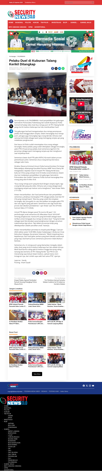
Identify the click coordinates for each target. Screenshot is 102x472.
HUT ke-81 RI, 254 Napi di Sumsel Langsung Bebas (55, 322)
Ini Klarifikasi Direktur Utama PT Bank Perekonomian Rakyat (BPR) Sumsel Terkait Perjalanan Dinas (17, 323)
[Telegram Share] (59, 68)
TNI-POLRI (24, 69)
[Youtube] (45, 273)
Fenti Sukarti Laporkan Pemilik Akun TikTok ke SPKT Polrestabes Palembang (82, 218)
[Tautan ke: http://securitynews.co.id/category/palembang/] (92, 147)
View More (37, 374)
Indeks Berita (64, 391)
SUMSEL (18, 69)
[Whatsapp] (63, 68)
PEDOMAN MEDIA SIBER (32, 391)
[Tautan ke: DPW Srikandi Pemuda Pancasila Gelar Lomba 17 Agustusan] (81, 158)
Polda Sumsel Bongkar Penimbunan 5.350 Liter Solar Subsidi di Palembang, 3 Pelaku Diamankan (35, 323)
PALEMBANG (12, 69)
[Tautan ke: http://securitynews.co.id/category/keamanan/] (92, 198)
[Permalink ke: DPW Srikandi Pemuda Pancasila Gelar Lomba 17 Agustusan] (18, 297)
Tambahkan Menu (30, 2)
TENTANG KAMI (54, 391)
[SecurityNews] (21, 14)
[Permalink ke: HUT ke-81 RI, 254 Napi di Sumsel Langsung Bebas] (56, 315)
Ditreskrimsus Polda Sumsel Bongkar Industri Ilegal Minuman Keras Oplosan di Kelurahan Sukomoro (83, 224)
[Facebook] (33, 273)
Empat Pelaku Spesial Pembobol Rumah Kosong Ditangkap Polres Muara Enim (25, 281)
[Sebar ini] (52, 68)
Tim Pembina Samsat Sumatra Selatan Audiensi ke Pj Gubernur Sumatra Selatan (54, 281)
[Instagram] (41, 273)
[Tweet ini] (56, 68)
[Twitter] (37, 273)
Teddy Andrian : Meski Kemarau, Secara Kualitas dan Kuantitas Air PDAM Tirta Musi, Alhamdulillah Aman (55, 305)
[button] (92, 2)
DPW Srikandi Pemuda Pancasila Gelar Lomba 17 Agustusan (17, 305)
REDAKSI (44, 391)
